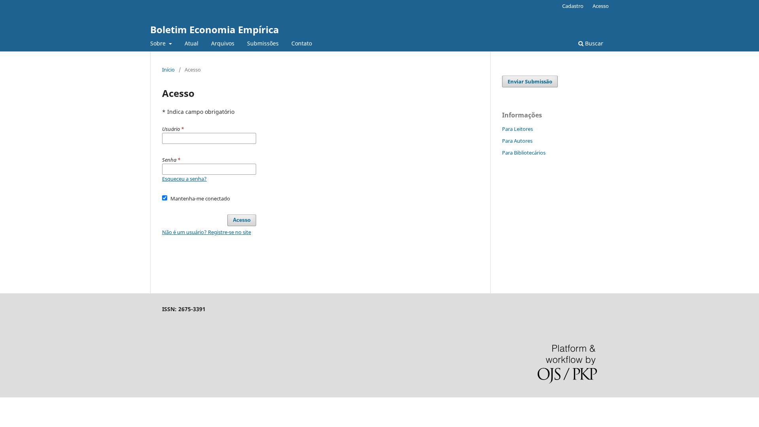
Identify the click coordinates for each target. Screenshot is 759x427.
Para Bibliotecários (524, 152)
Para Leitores (517, 128)
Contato (301, 43)
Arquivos (222, 43)
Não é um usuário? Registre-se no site (206, 232)
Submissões (263, 43)
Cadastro (572, 5)
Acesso (601, 5)
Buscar (593, 43)
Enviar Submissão (530, 81)
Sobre (158, 43)
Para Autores (517, 140)
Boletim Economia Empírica (214, 29)
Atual (191, 43)
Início (168, 69)
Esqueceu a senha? (184, 178)
